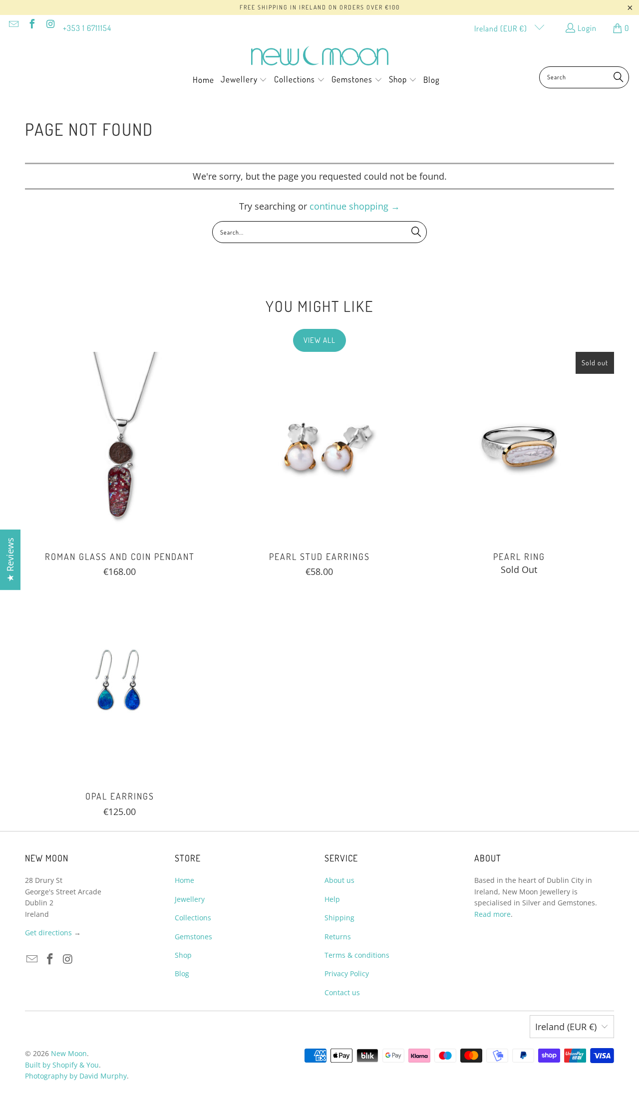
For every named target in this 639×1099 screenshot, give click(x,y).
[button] (244, 80)
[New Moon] (319, 56)
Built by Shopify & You (62, 1065)
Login (587, 28)
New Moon (69, 1053)
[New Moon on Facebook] (31, 25)
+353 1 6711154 (87, 28)
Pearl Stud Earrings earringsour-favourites (319, 447)
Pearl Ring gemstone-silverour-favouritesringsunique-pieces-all (519, 447)
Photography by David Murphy (76, 1076)
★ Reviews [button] (10, 560)
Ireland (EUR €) (501, 28)
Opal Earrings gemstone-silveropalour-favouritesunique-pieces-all (120, 686)
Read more (492, 914)
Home (184, 880)
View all (319, 340)
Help (332, 899)
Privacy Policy (346, 973)
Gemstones (193, 936)
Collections (193, 917)
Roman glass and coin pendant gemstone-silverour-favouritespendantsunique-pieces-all (120, 447)
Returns (337, 936)
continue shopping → (355, 206)
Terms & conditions (356, 955)
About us (339, 880)
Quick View (119, 469)
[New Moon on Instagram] (49, 25)
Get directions (48, 932)
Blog (182, 973)
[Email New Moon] (12, 25)
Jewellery (190, 899)
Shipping (339, 917)
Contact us (342, 992)
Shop (183, 955)
